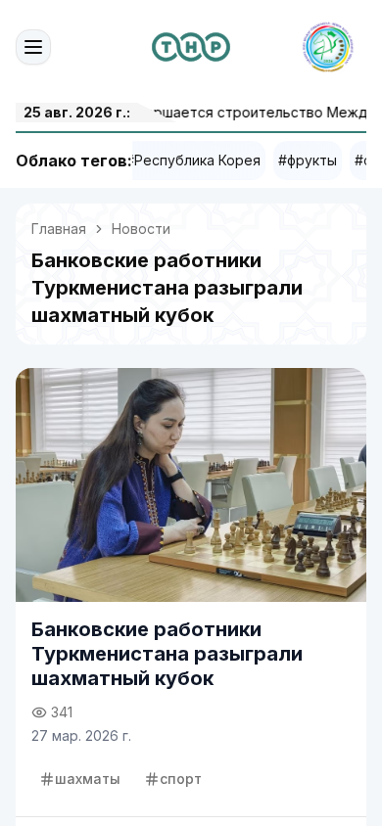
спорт (181, 778)
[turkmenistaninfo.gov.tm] (191, 47)
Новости (141, 228)
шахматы (87, 778)
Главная (58, 228)
